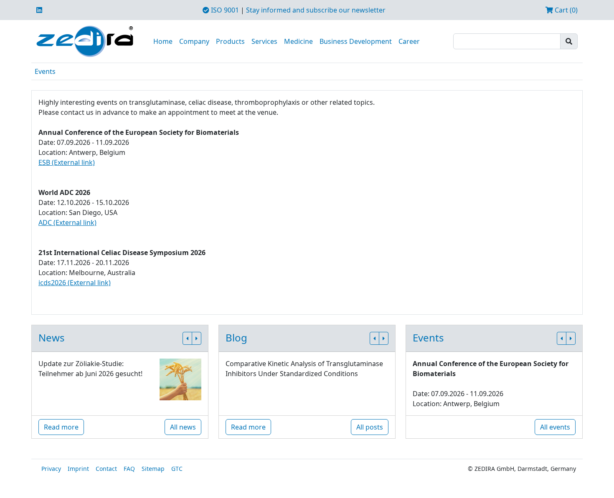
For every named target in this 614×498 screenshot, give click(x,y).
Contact (106, 469)
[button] (187, 338)
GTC (177, 469)
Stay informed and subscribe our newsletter (316, 10)
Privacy (51, 469)
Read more (61, 427)
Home (163, 41)
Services (264, 41)
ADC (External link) (67, 222)
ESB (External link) (66, 162)
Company (194, 41)
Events (45, 71)
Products (230, 41)
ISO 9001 (224, 10)
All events (555, 427)
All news (183, 427)
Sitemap (153, 469)
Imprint (78, 469)
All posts (369, 427)
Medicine (298, 41)
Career (409, 41)
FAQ (129, 469)
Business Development (356, 41)
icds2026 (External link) (74, 282)
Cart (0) (565, 10)
